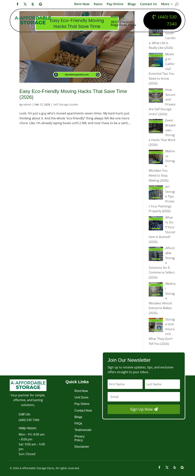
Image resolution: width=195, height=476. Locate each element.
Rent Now (82, 4)
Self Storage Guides (65, 104)
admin (27, 104)
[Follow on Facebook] (17, 4)
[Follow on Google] (40, 4)
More (165, 4)
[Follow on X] (25, 4)
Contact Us (148, 4)
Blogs (132, 4)
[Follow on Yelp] (33, 4)
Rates (98, 4)
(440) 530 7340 (167, 20)
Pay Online (115, 4)
